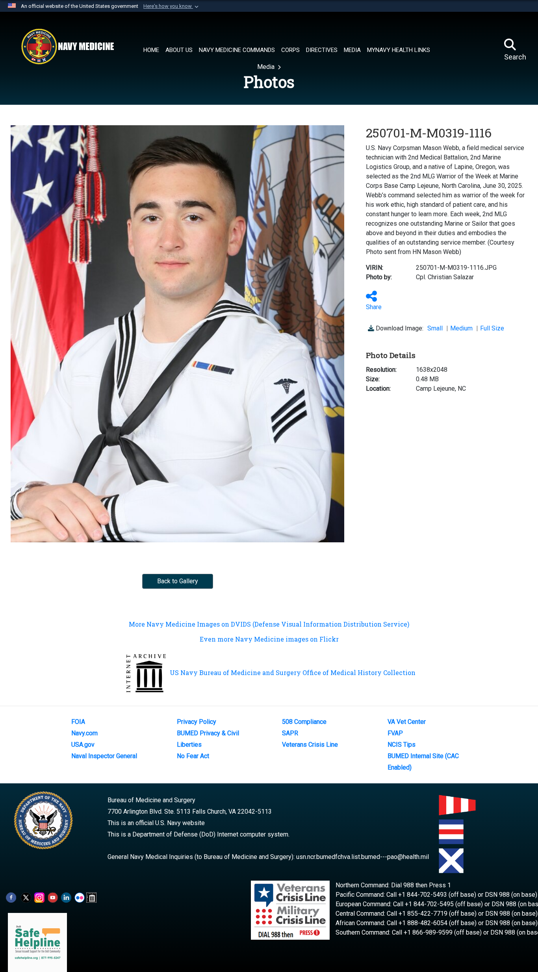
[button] (171, 6)
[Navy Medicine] (67, 46)
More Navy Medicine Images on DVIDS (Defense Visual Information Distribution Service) (269, 624)
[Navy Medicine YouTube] (53, 897)
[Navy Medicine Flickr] (79, 897)
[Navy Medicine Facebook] (11, 897)
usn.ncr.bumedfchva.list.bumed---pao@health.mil (362, 857)
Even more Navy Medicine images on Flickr (269, 639)
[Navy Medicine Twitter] (26, 897)
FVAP (395, 733)
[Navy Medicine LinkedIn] (66, 897)
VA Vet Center (407, 721)
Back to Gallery (177, 581)
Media (266, 66)
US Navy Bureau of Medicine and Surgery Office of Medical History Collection (293, 672)
